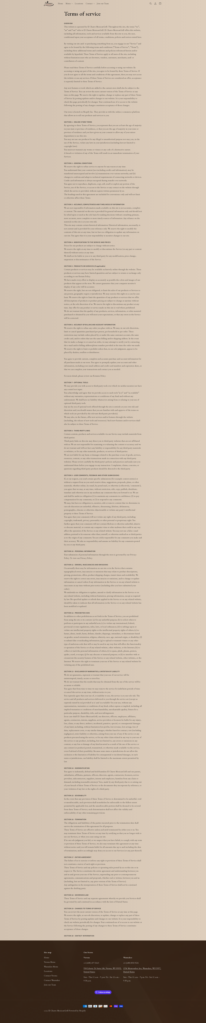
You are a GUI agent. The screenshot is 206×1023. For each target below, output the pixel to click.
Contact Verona (50, 975)
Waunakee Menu (51, 966)
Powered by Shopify (77, 1010)
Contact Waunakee (52, 980)
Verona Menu (49, 962)
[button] (68, 3)
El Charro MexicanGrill (58, 1010)
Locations (48, 971)
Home (46, 957)
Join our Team (50, 984)
